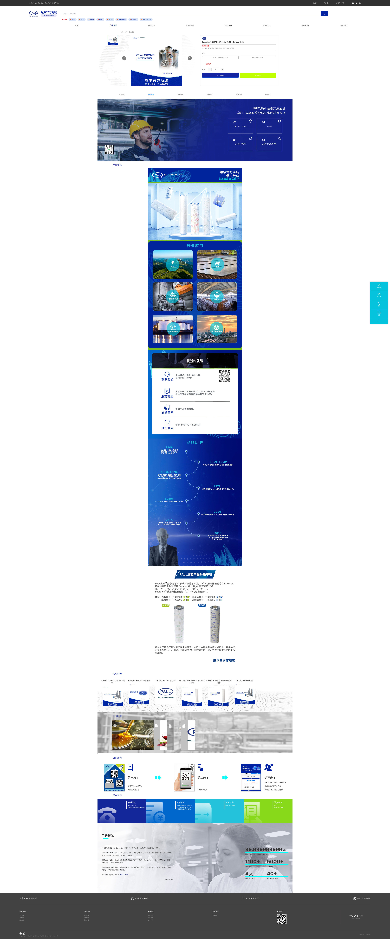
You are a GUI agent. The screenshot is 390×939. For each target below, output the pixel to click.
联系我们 (343, 25)
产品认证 (266, 25)
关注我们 (280, 911)
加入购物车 (220, 75)
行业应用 (190, 25)
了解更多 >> (169, 879)
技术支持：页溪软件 (365, 934)
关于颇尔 (86, 915)
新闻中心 (214, 915)
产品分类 (113, 25)
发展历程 (86, 917)
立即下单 (258, 75)
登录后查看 (205, 46)
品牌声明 (86, 920)
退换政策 (22, 917)
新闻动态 (305, 25)
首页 (77, 25)
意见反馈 (150, 917)
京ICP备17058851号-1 (53, 936)
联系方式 (150, 915)
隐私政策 (22, 920)
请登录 (338, 3)
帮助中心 (327, 3)
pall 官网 (150, 920)
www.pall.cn (124, 875)
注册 (343, 3)
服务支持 (228, 25)
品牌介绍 (151, 25)
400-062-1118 (356, 916)
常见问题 (22, 915)
